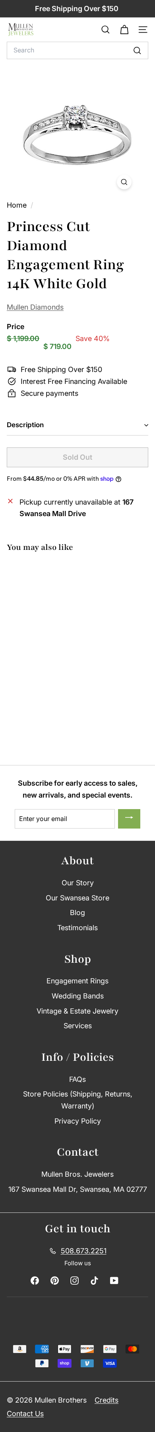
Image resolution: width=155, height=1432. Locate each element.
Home (18, 205)
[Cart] (124, 29)
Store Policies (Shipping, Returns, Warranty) (77, 1100)
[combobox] (77, 50)
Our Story (78, 883)
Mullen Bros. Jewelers (77, 1174)
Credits (106, 1400)
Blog (77, 912)
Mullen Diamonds (35, 307)
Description (25, 425)
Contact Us (25, 1413)
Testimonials (77, 927)
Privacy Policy (77, 1121)
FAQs (77, 1079)
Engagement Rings (77, 981)
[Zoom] (124, 182)
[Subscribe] (129, 819)
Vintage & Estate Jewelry (77, 1011)
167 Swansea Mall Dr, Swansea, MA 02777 (77, 1189)
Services (78, 1025)
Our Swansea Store (77, 898)
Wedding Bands (78, 996)
